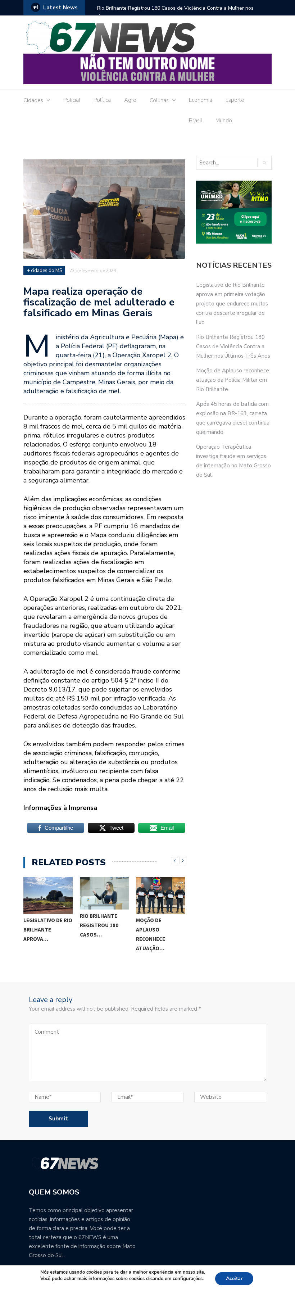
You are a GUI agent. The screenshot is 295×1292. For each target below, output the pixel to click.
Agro (130, 100)
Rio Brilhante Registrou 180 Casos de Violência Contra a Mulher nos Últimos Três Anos (175, 13)
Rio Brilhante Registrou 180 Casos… (99, 925)
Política (102, 100)
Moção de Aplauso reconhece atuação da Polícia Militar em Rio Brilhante (232, 380)
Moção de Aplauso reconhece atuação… (150, 934)
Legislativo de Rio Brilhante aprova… (47, 929)
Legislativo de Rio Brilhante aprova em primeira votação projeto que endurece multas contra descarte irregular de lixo (232, 303)
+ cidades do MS (44, 270)
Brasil (195, 120)
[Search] (264, 163)
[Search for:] (226, 162)
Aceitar (234, 1278)
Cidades (33, 100)
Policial (71, 100)
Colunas (159, 100)
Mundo (223, 120)
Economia (200, 100)
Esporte (235, 100)
